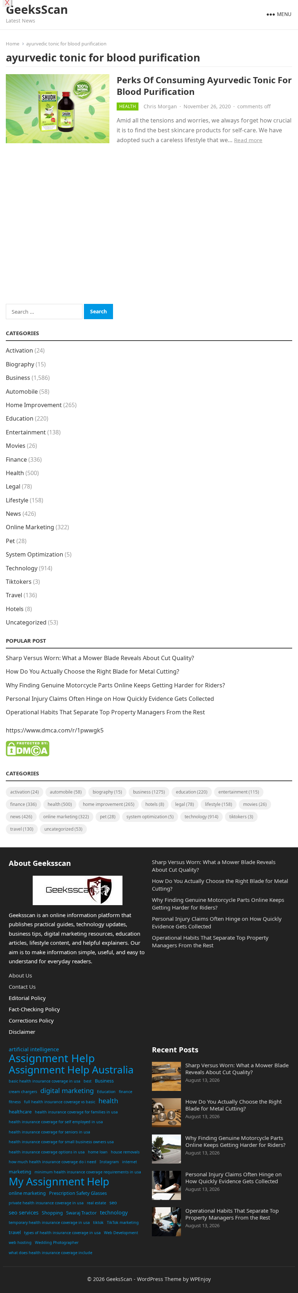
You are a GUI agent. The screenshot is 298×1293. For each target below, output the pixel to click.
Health (127, 106)
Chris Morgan (160, 106)
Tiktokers (19, 582)
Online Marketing (30, 527)
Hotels (15, 609)
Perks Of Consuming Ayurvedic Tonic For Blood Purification (204, 85)
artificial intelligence (34, 1049)
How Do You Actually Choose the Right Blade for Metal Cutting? (92, 671)
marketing (20, 1171)
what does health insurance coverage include (50, 1252)
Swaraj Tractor (81, 1212)
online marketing (27, 1193)
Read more (248, 140)
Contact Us (22, 986)
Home (12, 43)
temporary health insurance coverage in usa (49, 1222)
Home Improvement (34, 405)
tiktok (98, 1222)
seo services (24, 1212)
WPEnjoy (200, 1279)
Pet (10, 541)
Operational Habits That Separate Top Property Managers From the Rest (105, 712)
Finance (16, 459)
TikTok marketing (123, 1222)
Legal (13, 486)
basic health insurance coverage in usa (44, 1081)
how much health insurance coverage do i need (52, 1161)
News (13, 514)
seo (113, 1202)
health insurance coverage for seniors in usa (49, 1132)
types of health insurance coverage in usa (62, 1232)
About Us (20, 975)
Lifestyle (17, 500)
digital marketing (67, 1090)
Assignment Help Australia (71, 1070)
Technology (21, 568)
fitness (15, 1101)
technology (114, 1212)
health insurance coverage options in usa (47, 1152)
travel (15, 1232)
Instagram (109, 1161)
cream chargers (23, 1091)
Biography (20, 364)
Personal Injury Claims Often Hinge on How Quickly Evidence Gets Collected (110, 699)
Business (18, 378)
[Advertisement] (149, 234)
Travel (14, 595)
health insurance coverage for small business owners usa (61, 1141)
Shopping (52, 1212)
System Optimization (34, 554)
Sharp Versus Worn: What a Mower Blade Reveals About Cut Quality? (100, 658)
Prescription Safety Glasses (78, 1193)
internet (129, 1161)
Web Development (121, 1232)
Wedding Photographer (56, 1242)
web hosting (20, 1242)
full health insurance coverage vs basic (59, 1101)
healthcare (20, 1111)
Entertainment (26, 432)
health (108, 1100)
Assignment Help (52, 1058)
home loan (98, 1152)
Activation (19, 350)
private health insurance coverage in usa (46, 1202)
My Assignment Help (59, 1181)
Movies (15, 446)
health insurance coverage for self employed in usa (56, 1121)
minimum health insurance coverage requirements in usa (88, 1171)
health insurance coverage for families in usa (76, 1112)
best (88, 1081)
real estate (96, 1202)
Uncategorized (26, 622)
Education (19, 418)
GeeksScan (37, 9)
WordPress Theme (159, 1279)
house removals (125, 1152)
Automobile (22, 391)
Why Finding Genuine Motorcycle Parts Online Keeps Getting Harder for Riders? (115, 685)
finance (125, 1091)
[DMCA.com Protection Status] (27, 754)
